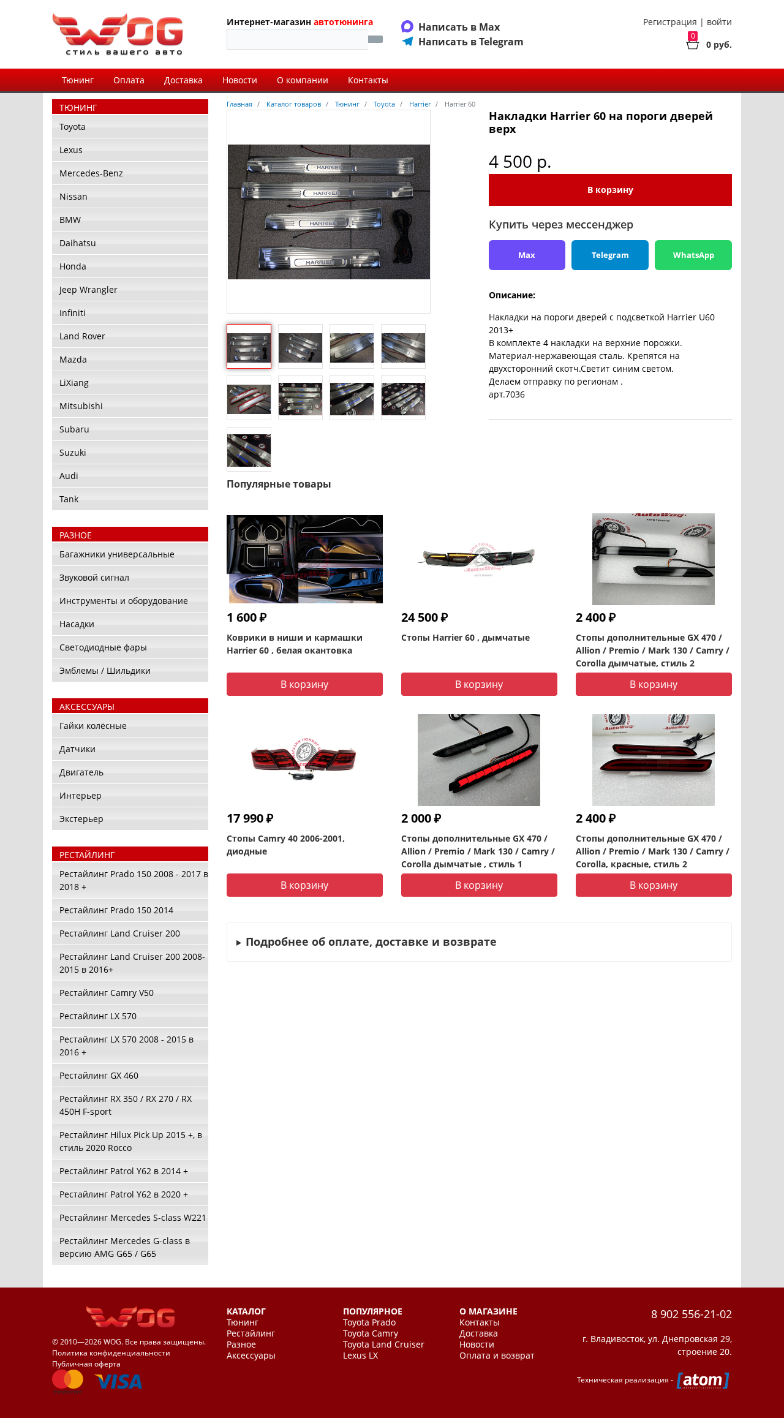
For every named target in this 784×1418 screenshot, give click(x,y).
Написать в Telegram (471, 41)
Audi (68, 475)
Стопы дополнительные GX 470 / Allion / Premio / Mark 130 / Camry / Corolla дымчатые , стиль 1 (478, 851)
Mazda (73, 359)
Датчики (77, 749)
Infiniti (72, 313)
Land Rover (82, 336)
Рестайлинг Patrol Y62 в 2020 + (123, 1194)
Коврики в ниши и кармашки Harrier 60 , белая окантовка (295, 644)
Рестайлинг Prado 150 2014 (116, 910)
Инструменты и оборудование (123, 600)
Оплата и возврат (497, 1355)
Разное (241, 1344)
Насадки (76, 624)
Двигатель (81, 772)
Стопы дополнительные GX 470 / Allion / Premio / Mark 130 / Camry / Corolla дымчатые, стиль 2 (652, 650)
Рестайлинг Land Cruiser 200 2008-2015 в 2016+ (132, 963)
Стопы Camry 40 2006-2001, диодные (286, 844)
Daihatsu (77, 243)
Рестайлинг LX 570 (98, 1016)
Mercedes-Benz (91, 173)
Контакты (368, 80)
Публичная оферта (86, 1364)
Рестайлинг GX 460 (98, 1075)
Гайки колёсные (93, 725)
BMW (70, 219)
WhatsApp (693, 254)
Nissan (73, 196)
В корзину (610, 189)
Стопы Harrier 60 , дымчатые (465, 637)
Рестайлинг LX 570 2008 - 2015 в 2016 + (126, 1045)
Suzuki (72, 452)
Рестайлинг (251, 1333)
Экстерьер (81, 818)
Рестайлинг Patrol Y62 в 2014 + (123, 1171)
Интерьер (80, 795)
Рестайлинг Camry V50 (106, 992)
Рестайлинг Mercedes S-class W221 (132, 1217)
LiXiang (74, 382)
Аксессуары (251, 1355)
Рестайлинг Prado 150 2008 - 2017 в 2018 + (133, 880)
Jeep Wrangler (88, 289)
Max (526, 254)
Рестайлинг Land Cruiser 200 (119, 933)
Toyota (72, 126)
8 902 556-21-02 (691, 1314)
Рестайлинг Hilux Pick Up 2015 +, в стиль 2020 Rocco (130, 1141)
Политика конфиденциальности (111, 1353)
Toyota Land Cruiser (383, 1344)
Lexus (71, 150)
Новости (239, 80)
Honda (72, 266)
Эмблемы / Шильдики (105, 670)
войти (719, 22)
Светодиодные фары (103, 647)
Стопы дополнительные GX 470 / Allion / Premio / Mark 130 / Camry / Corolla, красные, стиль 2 (652, 851)
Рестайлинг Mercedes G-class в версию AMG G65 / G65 (124, 1247)
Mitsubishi (81, 406)
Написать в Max (459, 27)
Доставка (183, 80)
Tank (68, 499)
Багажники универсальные (117, 554)
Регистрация (670, 22)
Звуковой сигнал (94, 577)
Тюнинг (78, 80)
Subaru (74, 429)
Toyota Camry (370, 1333)
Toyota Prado (369, 1322)
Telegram (610, 254)
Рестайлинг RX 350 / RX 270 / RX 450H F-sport (125, 1105)
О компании (302, 80)
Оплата (129, 80)
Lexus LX (360, 1355)
